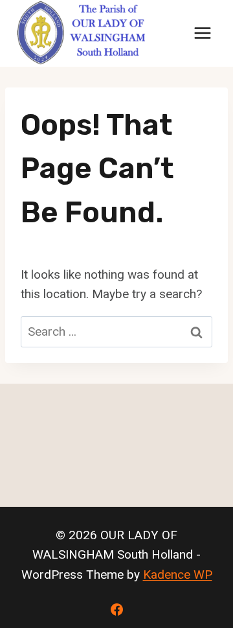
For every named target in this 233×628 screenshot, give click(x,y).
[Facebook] (116, 609)
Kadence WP (177, 574)
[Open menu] (202, 33)
